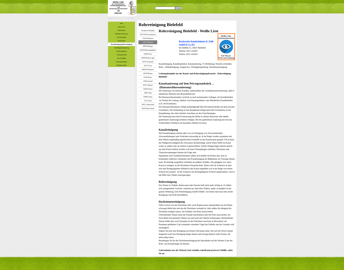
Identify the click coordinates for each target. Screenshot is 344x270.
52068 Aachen (147, 97)
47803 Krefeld (148, 81)
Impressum (121, 27)
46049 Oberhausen (148, 69)
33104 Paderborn (147, 38)
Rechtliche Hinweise (121, 34)
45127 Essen (148, 66)
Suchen (178, 8)
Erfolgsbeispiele (121, 65)
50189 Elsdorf (147, 89)
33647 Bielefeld (148, 42)
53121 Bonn (148, 101)
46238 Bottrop (148, 73)
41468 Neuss (148, 54)
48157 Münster (148, 85)
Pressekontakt (121, 37)
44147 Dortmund (147, 62)
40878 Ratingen (148, 46)
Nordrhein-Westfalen (148, 31)
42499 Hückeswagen (148, 58)
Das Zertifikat (121, 58)
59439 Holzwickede (147, 108)
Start (121, 23)
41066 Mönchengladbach (148, 50)
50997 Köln (148, 93)
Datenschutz (121, 30)
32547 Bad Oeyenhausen (148, 34)
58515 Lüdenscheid (148, 105)
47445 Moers (148, 77)
